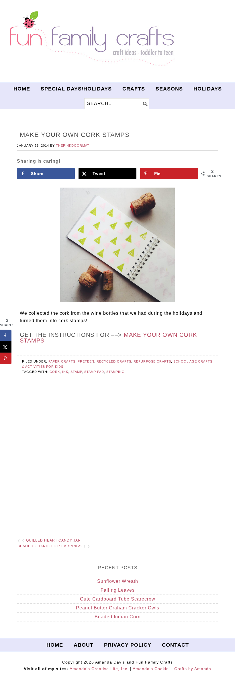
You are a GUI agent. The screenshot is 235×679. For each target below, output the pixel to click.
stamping (115, 371)
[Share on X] (5, 347)
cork (55, 371)
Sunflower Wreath (117, 581)
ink (65, 371)
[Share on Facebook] (5, 335)
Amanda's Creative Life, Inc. (99, 668)
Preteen (86, 361)
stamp (76, 371)
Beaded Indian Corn (118, 616)
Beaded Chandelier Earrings (49, 546)
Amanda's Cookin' (151, 668)
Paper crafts (61, 361)
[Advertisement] (117, 463)
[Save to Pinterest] (5, 358)
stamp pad (94, 371)
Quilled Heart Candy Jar (53, 540)
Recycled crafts (114, 361)
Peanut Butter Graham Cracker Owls (117, 607)
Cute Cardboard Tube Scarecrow (117, 599)
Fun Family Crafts (91, 39)
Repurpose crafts (152, 361)
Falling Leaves (118, 590)
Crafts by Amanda (192, 668)
